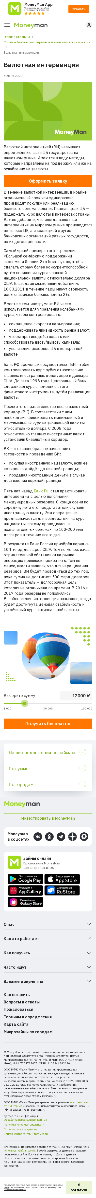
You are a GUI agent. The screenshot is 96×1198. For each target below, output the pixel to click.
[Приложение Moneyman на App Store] (62, 879)
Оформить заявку (48, 181)
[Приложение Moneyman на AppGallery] (25, 890)
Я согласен (79, 1187)
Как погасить (17, 994)
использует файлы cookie (19, 1150)
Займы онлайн (37, 858)
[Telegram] (61, 836)
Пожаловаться (18, 1009)
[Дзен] (72, 836)
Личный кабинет (88, 25)
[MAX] (84, 836)
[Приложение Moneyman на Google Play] (25, 879)
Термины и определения (28, 1016)
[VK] (37, 836)
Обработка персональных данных (25, 1119)
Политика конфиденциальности (24, 1124)
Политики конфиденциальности (15, 1189)
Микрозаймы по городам (28, 1031)
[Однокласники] (49, 836)
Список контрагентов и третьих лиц (26, 1134)
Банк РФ (41, 491)
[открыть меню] (7, 25)
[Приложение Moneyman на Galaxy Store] (25, 902)
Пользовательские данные (20, 1129)
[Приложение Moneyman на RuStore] (62, 890)
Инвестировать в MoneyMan (48, 818)
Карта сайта (16, 1024)
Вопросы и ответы (22, 1002)
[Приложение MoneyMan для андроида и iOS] (15, 863)
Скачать (79, 9)
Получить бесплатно (47, 723)
